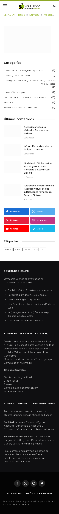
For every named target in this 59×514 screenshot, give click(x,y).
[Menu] (5, 5)
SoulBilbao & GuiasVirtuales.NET (20, 107)
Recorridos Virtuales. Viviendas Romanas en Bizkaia (36, 130)
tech (43, 249)
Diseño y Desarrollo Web (17, 75)
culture (8, 249)
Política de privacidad (39, 493)
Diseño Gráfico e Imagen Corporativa (23, 70)
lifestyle (27, 249)
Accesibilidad (15, 493)
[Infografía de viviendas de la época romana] (12, 150)
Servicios (8, 102)
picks (35, 249)
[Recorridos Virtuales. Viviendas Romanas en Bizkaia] (12, 131)
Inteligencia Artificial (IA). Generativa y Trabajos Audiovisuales (30, 82)
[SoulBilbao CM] (30, 6)
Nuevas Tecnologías (14, 92)
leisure (17, 249)
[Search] (54, 5)
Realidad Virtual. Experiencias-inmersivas (25, 97)
